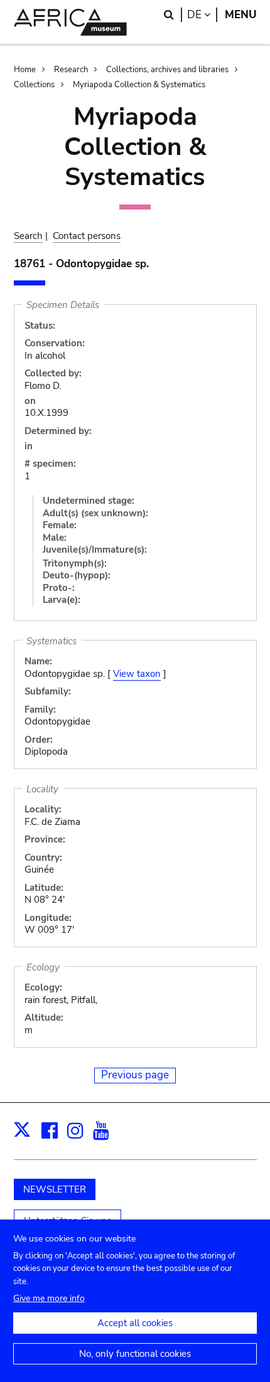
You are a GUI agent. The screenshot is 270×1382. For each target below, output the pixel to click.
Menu (241, 15)
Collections (34, 84)
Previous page (135, 1075)
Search (28, 236)
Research (71, 69)
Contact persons (87, 236)
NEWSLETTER (54, 1189)
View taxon (137, 673)
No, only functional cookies (135, 1353)
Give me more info (49, 1298)
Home (25, 69)
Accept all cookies (135, 1323)
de (202, 15)
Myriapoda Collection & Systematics (139, 84)
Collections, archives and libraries (167, 69)
